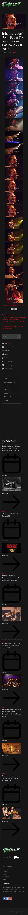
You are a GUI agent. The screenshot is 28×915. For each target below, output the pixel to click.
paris (8, 319)
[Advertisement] (14, 421)
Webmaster (22, 912)
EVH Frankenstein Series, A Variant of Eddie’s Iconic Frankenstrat (11, 778)
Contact (6, 400)
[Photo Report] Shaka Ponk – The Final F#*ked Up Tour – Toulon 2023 (11, 645)
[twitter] (7, 899)
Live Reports (7, 315)
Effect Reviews (8, 365)
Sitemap (6, 393)
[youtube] (10, 899)
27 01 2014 (7, 317)
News (5, 343)
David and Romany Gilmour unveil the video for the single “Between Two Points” (11, 448)
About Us (6, 378)
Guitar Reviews (8, 361)
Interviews (7, 350)
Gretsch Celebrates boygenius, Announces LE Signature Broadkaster (10, 578)
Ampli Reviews (8, 368)
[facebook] (4, 899)
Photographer (15, 912)
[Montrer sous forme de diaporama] (14, 305)
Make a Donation (8, 397)
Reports (6, 354)
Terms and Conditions (9, 382)
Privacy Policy (7, 386)
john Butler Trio (15, 317)
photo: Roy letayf (14, 319)
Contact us (21, 891)
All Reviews (7, 358)
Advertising (6, 389)
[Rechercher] (19, 336)
